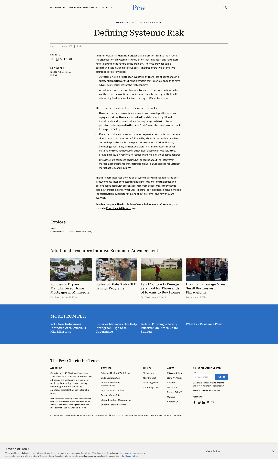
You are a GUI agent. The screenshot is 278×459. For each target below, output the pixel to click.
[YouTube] (212, 402)
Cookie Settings (213, 451)
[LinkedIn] (203, 402)
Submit (221, 377)
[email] (65, 59)
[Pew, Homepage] (139, 7)
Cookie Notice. (131, 456)
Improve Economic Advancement (125, 250)
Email (195, 372)
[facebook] (52, 59)
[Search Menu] (225, 7)
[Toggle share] (218, 52)
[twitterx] (61, 59)
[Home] (75, 360)
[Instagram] (199, 402)
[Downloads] (226, 52)
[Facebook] (194, 402)
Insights (147, 368)
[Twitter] (208, 402)
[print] (70, 59)
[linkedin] (57, 59)
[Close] (273, 451)
